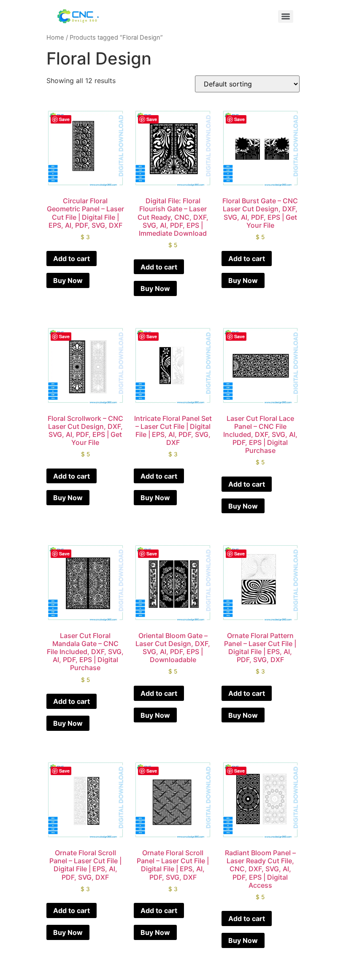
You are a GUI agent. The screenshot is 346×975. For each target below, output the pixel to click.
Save (64, 119)
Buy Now (68, 280)
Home (55, 37)
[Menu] (285, 16)
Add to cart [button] (71, 258)
